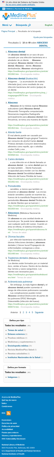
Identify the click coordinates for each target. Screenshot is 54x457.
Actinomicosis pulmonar (20, 281)
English (48, 25)
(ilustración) (23, 78)
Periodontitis (14, 186)
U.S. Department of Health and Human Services (21, 451)
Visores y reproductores (12, 436)
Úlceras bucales (16, 236)
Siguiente (39, 312)
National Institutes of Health (13, 454)
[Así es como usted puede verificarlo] (27, 3)
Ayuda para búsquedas (43, 37)
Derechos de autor (9, 423)
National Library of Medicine (13, 445)
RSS (3, 413)
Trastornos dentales (18, 258)
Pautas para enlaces (10, 433)
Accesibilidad (7, 429)
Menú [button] (5, 25)
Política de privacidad (10, 426)
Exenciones (6, 420)
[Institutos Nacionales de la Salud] (4, 8)
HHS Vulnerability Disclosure (13, 439)
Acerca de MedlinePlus (11, 397)
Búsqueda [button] (21, 25)
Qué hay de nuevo (9, 400)
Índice (4, 403)
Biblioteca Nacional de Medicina (19, 9)
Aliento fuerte (14, 132)
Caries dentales (16, 159)
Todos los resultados (15, 325)
